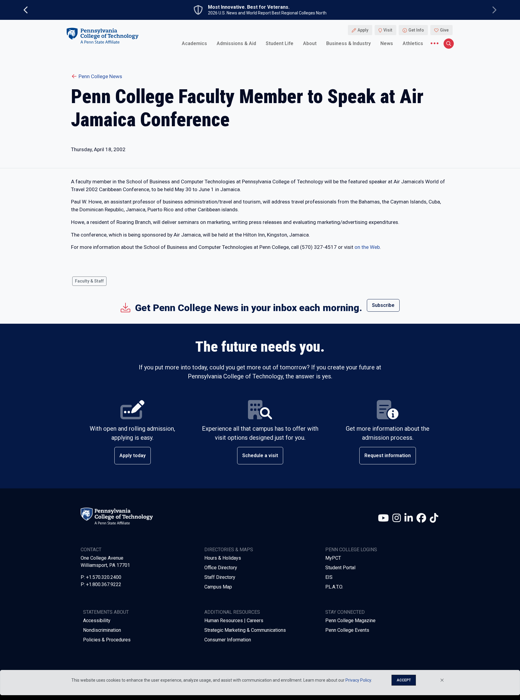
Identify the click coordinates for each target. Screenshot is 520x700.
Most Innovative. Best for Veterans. (248, 7)
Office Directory (220, 567)
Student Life (279, 43)
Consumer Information (227, 640)
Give (444, 30)
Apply (363, 30)
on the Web (367, 247)
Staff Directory (219, 577)
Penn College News (100, 76)
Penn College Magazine (350, 620)
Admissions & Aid (236, 43)
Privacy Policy (358, 680)
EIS (329, 577)
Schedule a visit (260, 455)
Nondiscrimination (102, 630)
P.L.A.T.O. (334, 587)
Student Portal (340, 567)
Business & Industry (348, 43)
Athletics (413, 43)
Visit (387, 30)
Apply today (132, 455)
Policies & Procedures (107, 640)
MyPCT (333, 558)
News (386, 43)
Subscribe (383, 305)
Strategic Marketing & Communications (245, 630)
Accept (404, 680)
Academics (194, 43)
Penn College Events (347, 630)
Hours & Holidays (222, 558)
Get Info (416, 30)
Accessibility (96, 620)
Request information (387, 455)
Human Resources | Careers (233, 620)
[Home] (102, 35)
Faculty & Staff (89, 281)
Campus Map (218, 587)
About (310, 43)
